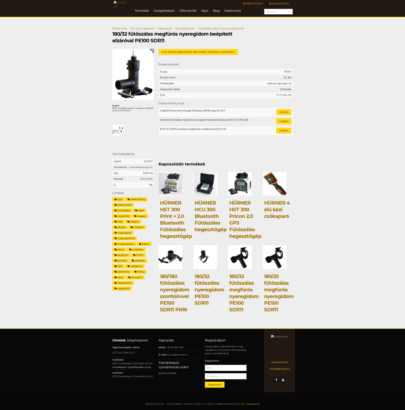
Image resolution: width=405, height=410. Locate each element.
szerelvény (123, 271)
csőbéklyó (137, 249)
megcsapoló (124, 232)
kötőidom (136, 277)
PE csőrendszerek (142, 28)
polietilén (139, 260)
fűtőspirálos (123, 210)
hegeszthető (124, 283)
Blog (216, 11)
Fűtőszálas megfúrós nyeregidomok (221, 28)
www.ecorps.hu (279, 362)
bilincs (120, 249)
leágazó (141, 216)
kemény (122, 260)
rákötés (121, 227)
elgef (140, 210)
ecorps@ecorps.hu (177, 354)
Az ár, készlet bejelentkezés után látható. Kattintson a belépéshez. (198, 52)
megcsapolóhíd (126, 238)
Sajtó (204, 11)
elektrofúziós (124, 204)
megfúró (138, 227)
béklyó (145, 244)
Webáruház (119, 28)
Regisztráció (214, 384)
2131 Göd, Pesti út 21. (123, 352)
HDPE (139, 255)
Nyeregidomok (184, 28)
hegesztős (123, 216)
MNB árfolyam (254, 3)
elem (120, 277)
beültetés (122, 255)
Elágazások (165, 28)
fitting (140, 271)
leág (119, 221)
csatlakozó (136, 266)
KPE (119, 266)
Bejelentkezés (280, 3)
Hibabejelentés (252, 404)
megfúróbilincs (125, 244)
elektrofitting (137, 199)
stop (119, 199)
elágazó (134, 221)
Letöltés (283, 112)
